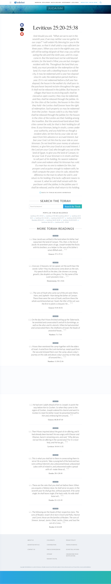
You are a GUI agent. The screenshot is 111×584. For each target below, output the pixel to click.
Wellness (56, 2)
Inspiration (38, 2)
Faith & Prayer (46, 2)
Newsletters (84, 2)
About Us (31, 540)
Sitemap (49, 554)
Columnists (51, 540)
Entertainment (66, 2)
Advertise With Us (33, 544)
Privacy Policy (71, 540)
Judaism (55, 8)
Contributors (51, 544)
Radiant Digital (52, 558)
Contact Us (31, 549)
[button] (100, 2)
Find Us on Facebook (53, 549)
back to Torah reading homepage (56, 192)
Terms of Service (71, 544)
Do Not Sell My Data (72, 549)
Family (75, 2)
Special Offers (93, 2)
